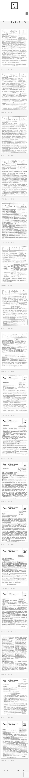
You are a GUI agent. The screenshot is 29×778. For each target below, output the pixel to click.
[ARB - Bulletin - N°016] (14, 48)
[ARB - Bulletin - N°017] (14, 134)
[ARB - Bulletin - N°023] (14, 394)
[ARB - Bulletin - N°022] (14, 350)
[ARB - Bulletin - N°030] (14, 740)
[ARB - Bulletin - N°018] (14, 178)
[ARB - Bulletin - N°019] (14, 221)
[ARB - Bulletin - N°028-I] (14, 610)
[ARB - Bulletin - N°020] (14, 264)
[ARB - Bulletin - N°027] (14, 567)
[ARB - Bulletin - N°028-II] (14, 653)
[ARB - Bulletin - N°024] (14, 437)
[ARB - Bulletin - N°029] (14, 696)
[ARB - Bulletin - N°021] (14, 307)
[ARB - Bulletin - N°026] (14, 523)
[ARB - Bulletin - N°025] (14, 480)
